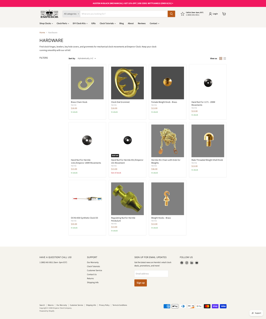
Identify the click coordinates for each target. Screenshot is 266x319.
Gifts (93, 23)
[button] (214, 14)
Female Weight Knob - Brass (164, 102)
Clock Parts (62, 23)
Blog (121, 23)
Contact (154, 23)
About (131, 23)
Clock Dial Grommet (120, 102)
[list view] (225, 58)
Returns (90, 278)
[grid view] (221, 58)
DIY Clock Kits (79, 23)
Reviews (142, 23)
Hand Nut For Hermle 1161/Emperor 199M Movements (86, 161)
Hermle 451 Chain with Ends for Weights (165, 161)
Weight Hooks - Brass (161, 217)
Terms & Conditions (119, 305)
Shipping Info (93, 282)
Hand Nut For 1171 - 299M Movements (203, 104)
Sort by (72, 58)
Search (42, 305)
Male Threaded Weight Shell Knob (207, 160)
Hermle (73, 105)
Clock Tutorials (107, 23)
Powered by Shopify (46, 311)
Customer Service (94, 270)
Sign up (141, 283)
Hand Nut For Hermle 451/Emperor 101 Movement (127, 161)
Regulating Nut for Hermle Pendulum (123, 219)
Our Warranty (93, 262)
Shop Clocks (45, 23)
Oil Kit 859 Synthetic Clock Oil (84, 217)
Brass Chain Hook (79, 102)
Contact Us (92, 274)
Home (42, 32)
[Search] (171, 14)
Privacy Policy (104, 305)
